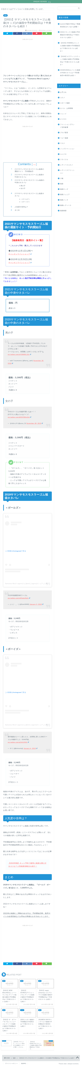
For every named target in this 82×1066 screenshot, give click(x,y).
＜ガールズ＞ (25, 199)
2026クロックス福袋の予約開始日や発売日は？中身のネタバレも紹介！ (70, 34)
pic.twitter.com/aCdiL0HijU (17, 742)
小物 (61, 178)
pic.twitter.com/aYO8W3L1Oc (19, 354)
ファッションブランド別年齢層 (67, 126)
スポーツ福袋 (65, 103)
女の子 (23, 188)
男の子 (23, 186)
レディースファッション (67, 171)
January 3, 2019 (36, 604)
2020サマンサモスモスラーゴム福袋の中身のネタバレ (29, 181)
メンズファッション (67, 149)
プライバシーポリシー (11, 1063)
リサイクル (64, 159)
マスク (62, 143)
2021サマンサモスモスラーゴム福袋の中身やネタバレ (29, 176)
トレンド (63, 114)
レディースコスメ (66, 165)
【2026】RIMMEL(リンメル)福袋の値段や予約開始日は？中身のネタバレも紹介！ (70, 47)
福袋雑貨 (63, 210)
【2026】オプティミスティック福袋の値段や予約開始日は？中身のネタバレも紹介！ (70, 60)
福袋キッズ (64, 189)
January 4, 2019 (30, 748)
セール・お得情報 (66, 108)
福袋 (5, 15)
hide (34, 164)
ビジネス (63, 119)
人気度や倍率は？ (21, 207)
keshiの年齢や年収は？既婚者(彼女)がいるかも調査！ (70, 25)
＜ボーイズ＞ (25, 202)
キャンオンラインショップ (19, 254)
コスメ (62, 97)
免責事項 (23, 1063)
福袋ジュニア (65, 194)
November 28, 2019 (33, 423)
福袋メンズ (64, 200)
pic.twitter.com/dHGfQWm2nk (19, 417)
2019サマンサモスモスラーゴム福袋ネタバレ (29, 194)
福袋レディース (65, 205)
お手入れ (63, 92)
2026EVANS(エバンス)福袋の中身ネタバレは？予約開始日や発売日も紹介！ (70, 72)
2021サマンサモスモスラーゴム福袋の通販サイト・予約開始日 (29, 170)
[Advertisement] (27, 56)
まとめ (17, 210)
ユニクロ (63, 154)
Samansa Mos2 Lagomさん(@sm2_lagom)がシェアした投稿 (27, 583)
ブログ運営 (64, 132)
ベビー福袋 (64, 138)
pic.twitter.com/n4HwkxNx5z (18, 598)
